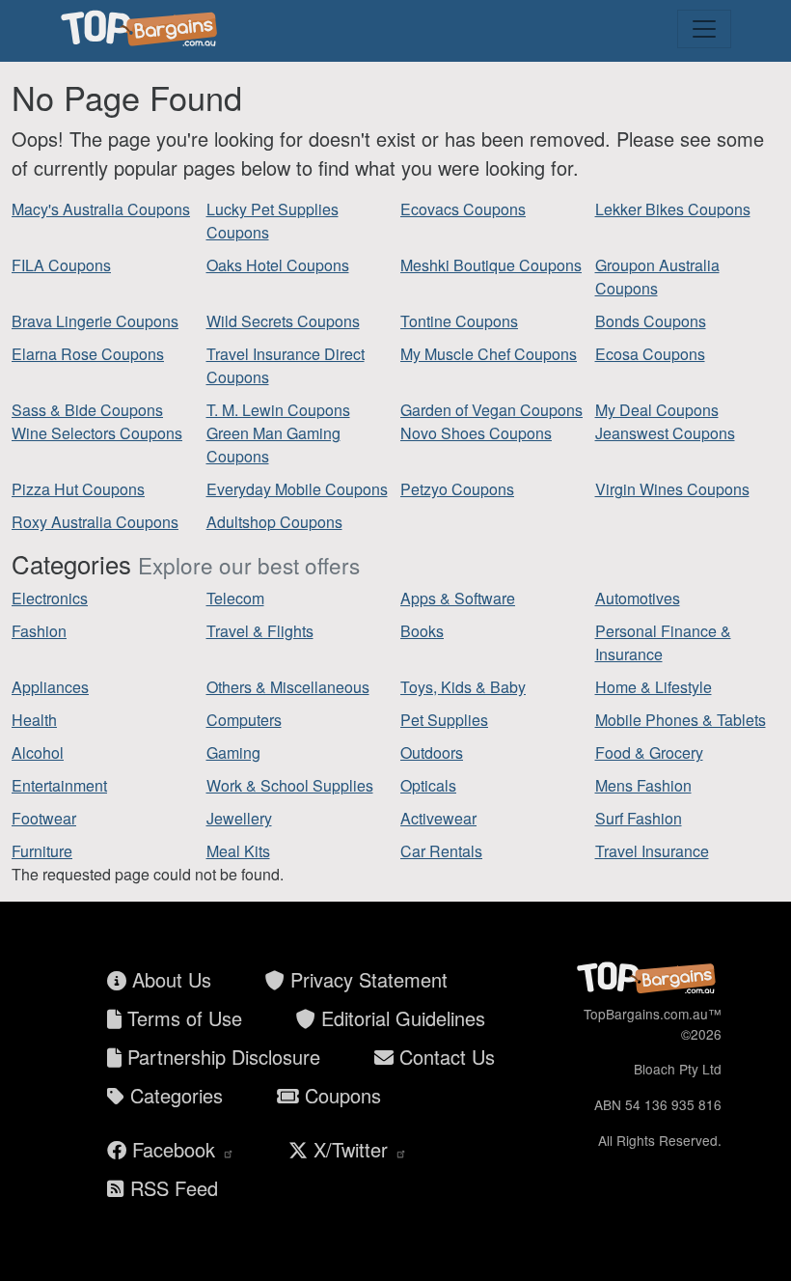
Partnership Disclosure (221, 1057)
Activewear (438, 818)
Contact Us (444, 1057)
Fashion (39, 631)
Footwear (44, 818)
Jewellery (239, 818)
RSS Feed (171, 1188)
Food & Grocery (649, 752)
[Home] (142, 29)
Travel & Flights (260, 631)
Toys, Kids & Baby (463, 687)
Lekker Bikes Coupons (672, 209)
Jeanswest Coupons (665, 433)
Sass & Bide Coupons (87, 410)
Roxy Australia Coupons (95, 522)
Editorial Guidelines (400, 1018)
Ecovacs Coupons (463, 209)
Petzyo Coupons (457, 489)
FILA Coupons (61, 265)
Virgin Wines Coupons (672, 489)
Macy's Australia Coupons (101, 209)
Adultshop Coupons (274, 522)
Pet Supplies (444, 720)
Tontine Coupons (459, 321)
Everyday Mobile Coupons (297, 489)
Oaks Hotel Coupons (277, 265)
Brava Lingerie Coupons (95, 321)
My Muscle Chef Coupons (488, 354)
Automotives (637, 598)
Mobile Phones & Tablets (680, 720)
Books (422, 631)
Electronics (50, 598)
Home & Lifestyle (653, 687)
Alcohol (38, 752)
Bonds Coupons (650, 321)
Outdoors (431, 752)
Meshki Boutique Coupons (491, 265)
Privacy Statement (366, 979)
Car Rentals (441, 851)
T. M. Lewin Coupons (278, 410)
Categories (173, 1095)
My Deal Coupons (657, 410)
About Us (168, 979)
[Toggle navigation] (704, 29)
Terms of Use (182, 1018)
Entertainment (59, 785)
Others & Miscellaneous (287, 687)
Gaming (233, 752)
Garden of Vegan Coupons (491, 410)
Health (34, 720)
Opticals (428, 785)
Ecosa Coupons (650, 354)
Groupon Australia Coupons (657, 276)
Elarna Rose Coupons (88, 354)
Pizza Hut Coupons (78, 489)
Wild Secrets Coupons (283, 321)
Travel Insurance (652, 851)
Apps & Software (457, 598)
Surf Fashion (638, 818)
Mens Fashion (643, 785)
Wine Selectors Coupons (97, 433)
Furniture (42, 851)
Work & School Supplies (289, 785)
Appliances (50, 687)
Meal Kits (238, 851)
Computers (244, 720)
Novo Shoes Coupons (476, 433)
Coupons (340, 1095)
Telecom (235, 598)
